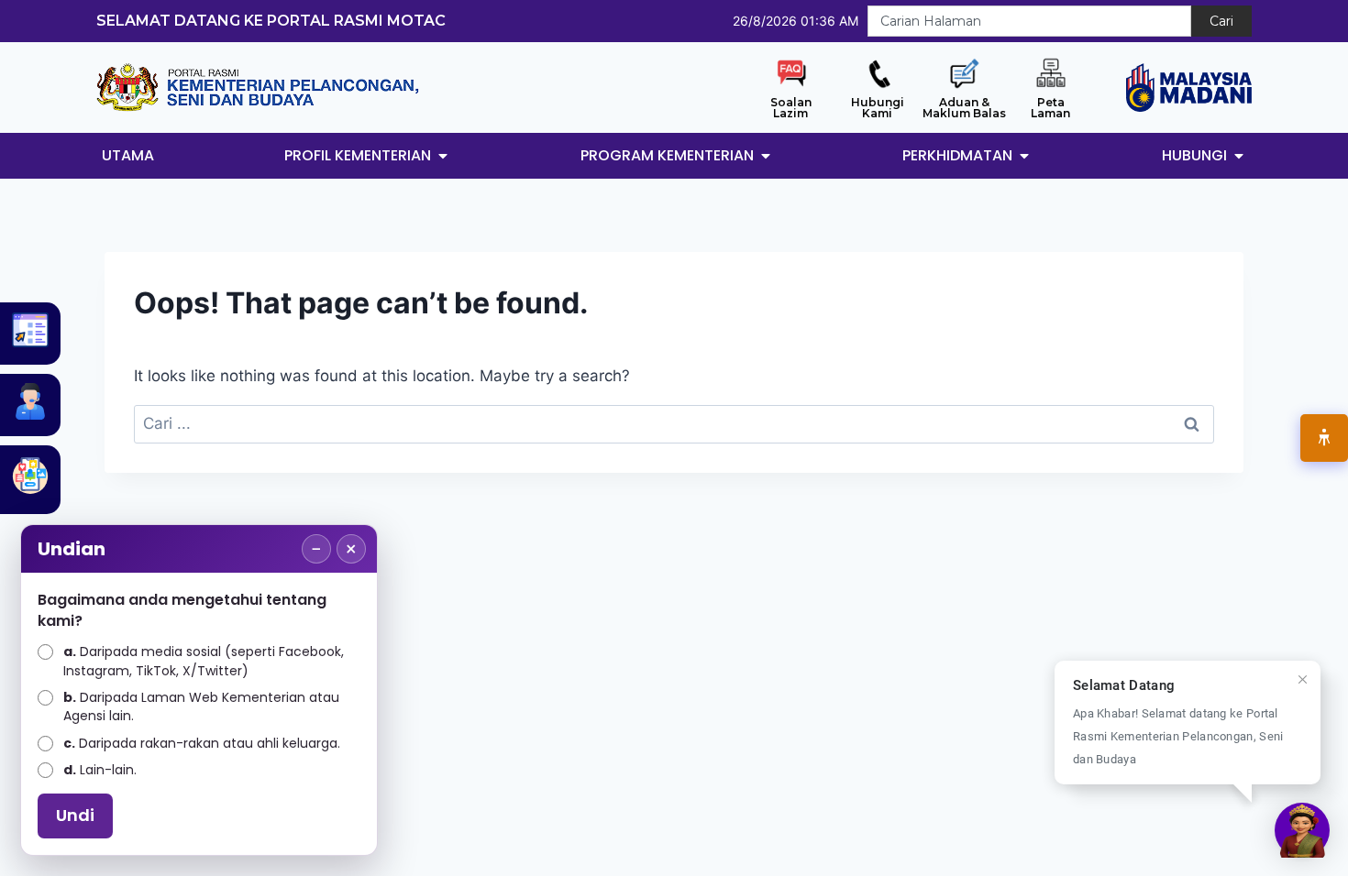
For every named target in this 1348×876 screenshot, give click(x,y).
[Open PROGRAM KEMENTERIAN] (765, 156)
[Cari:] (674, 423)
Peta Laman (1050, 107)
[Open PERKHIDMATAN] (1024, 156)
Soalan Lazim (791, 107)
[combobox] (1029, 21)
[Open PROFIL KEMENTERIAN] (443, 156)
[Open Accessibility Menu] (1324, 438)
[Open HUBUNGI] (1239, 156)
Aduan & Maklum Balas (964, 107)
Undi (75, 815)
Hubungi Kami (877, 107)
